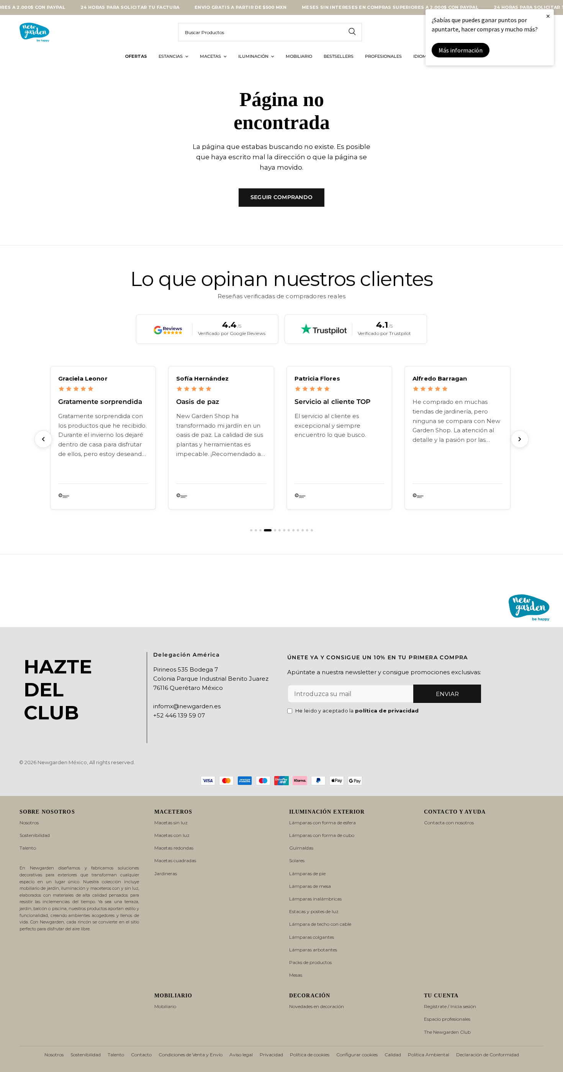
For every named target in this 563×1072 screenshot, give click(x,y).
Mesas (295, 975)
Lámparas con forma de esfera (322, 822)
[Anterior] (43, 439)
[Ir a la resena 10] (298, 530)
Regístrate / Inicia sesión (450, 1006)
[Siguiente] (520, 439)
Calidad (393, 1054)
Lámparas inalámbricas (315, 899)
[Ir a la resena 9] (293, 530)
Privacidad (271, 1054)
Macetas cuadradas (175, 860)
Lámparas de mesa (310, 886)
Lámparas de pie (307, 873)
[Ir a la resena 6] (279, 530)
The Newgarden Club (447, 1032)
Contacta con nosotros (449, 822)
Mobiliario (165, 1006)
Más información (461, 50)
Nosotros (29, 822)
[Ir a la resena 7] (284, 530)
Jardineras (165, 873)
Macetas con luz (172, 835)
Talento (28, 848)
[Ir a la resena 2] (256, 530)
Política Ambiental (428, 1054)
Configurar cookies (357, 1054)
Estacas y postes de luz (314, 911)
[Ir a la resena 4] (268, 530)
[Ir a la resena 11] (302, 530)
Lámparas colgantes (311, 937)
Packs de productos (310, 962)
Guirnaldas (301, 848)
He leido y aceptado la (357, 711)
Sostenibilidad (35, 835)
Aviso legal (241, 1054)
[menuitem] (136, 56)
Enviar (447, 694)
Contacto (141, 1054)
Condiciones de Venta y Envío (191, 1054)
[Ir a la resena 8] (289, 530)
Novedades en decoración (316, 1006)
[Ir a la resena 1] (251, 530)
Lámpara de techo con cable (320, 924)
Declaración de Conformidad (487, 1054)
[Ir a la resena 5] (275, 530)
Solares (296, 860)
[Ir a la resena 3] (260, 530)
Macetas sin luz (171, 822)
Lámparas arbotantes (313, 950)
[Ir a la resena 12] (307, 530)
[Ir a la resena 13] (312, 530)
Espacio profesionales (447, 1019)
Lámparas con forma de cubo (321, 835)
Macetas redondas (173, 848)
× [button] (548, 16)
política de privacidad (387, 711)
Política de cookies (309, 1054)
